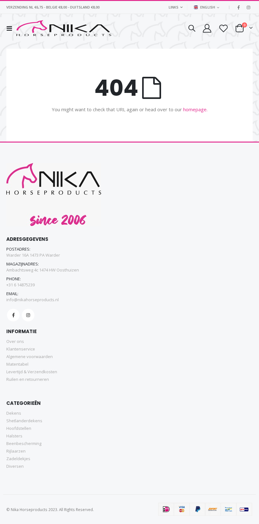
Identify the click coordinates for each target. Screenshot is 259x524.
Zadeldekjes (18, 458)
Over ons (15, 341)
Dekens (13, 413)
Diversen (15, 466)
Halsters (14, 436)
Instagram (28, 315)
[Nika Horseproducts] (63, 28)
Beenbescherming (23, 443)
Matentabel (17, 364)
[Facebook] (238, 7)
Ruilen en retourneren (27, 379)
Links (173, 7)
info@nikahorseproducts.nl (32, 299)
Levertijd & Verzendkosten (31, 372)
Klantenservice (20, 349)
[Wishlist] (223, 28)
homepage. (195, 109)
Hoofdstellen (18, 428)
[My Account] (206, 28)
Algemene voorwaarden (29, 356)
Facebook (13, 315)
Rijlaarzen (16, 451)
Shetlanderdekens (24, 420)
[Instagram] (248, 7)
